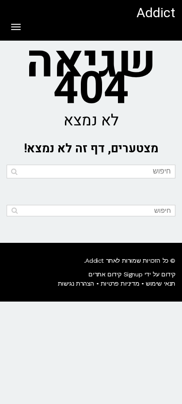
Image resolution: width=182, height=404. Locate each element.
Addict (155, 13)
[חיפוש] (14, 171)
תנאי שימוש (160, 283)
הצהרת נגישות (76, 283)
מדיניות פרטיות (120, 283)
